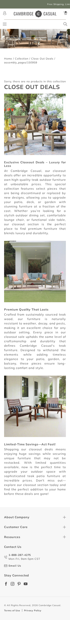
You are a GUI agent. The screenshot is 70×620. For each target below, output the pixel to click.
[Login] (4, 13)
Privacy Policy (32, 610)
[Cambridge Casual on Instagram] (12, 584)
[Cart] (65, 13)
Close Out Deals (42, 58)
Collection (22, 58)
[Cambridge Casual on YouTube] (25, 584)
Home (8, 58)
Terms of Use (12, 610)
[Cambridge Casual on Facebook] (6, 584)
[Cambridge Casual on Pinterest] (19, 584)
